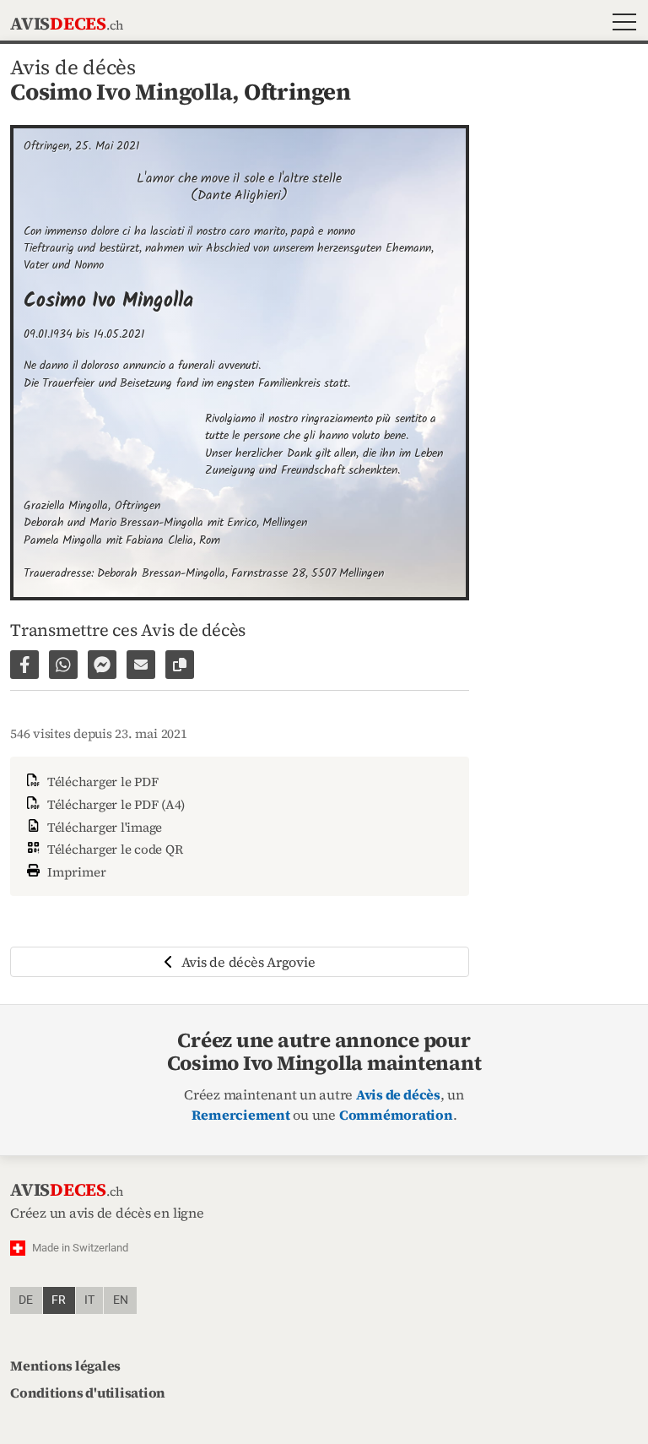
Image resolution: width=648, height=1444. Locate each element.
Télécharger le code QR (113, 849)
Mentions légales (65, 1365)
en (120, 1300)
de (26, 1300)
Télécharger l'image (103, 827)
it (89, 1300)
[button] (620, 24)
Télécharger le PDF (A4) (114, 804)
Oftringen (297, 91)
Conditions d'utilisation (87, 1392)
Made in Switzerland (80, 1247)
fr (58, 1300)
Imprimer (75, 872)
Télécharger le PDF (101, 781)
